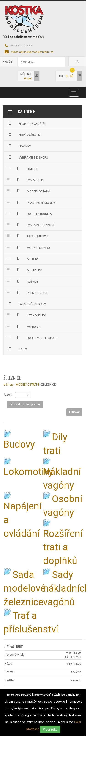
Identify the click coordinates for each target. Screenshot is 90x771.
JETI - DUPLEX (36, 315)
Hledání (8, 61)
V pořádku (50, 729)
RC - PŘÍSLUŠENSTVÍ (40, 225)
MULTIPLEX (34, 270)
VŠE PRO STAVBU (38, 247)
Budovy (19, 444)
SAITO (23, 349)
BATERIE (32, 169)
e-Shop (8, 384)
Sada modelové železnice (24, 588)
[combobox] (22, 395)
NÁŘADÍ (32, 281)
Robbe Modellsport (42, 338)
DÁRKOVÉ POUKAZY (32, 304)
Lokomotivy (28, 471)
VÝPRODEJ (34, 326)
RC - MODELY (35, 180)
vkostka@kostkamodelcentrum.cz (32, 51)
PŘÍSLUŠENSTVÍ (37, 236)
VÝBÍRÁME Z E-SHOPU (33, 157)
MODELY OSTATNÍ (38, 191)
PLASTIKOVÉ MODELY (41, 202)
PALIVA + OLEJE (37, 293)
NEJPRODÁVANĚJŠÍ (32, 124)
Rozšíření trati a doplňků (62, 547)
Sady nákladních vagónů (66, 588)
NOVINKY (25, 146)
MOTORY (33, 259)
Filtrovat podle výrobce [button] (25, 404)
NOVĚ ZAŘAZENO (30, 135)
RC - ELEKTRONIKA (39, 214)
